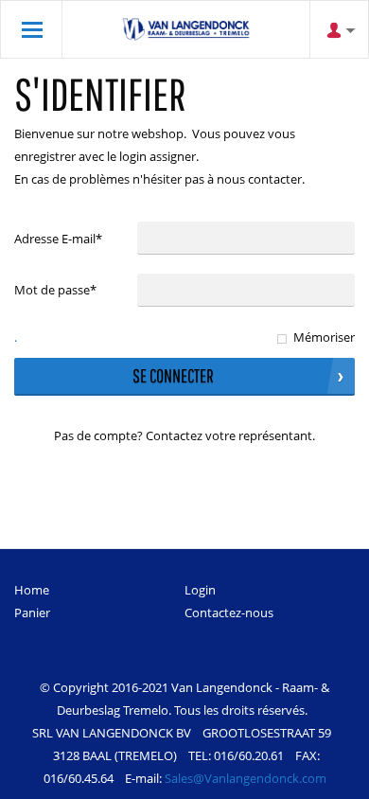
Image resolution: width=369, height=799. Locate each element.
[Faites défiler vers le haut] (329, 777)
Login (200, 589)
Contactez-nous (228, 612)
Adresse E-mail (58, 238)
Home (31, 589)
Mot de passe (55, 289)
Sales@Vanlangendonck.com (245, 778)
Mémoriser (324, 337)
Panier (32, 612)
